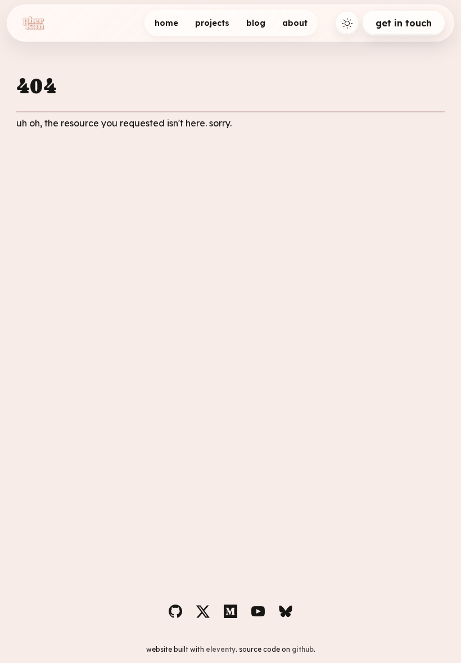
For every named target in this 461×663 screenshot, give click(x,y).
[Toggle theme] (347, 23)
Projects (212, 23)
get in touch (404, 23)
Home (166, 23)
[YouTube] (258, 611)
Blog (255, 23)
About (295, 23)
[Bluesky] (285, 611)
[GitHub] (175, 611)
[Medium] (230, 611)
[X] (203, 611)
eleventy (221, 649)
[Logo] (33, 23)
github (303, 649)
